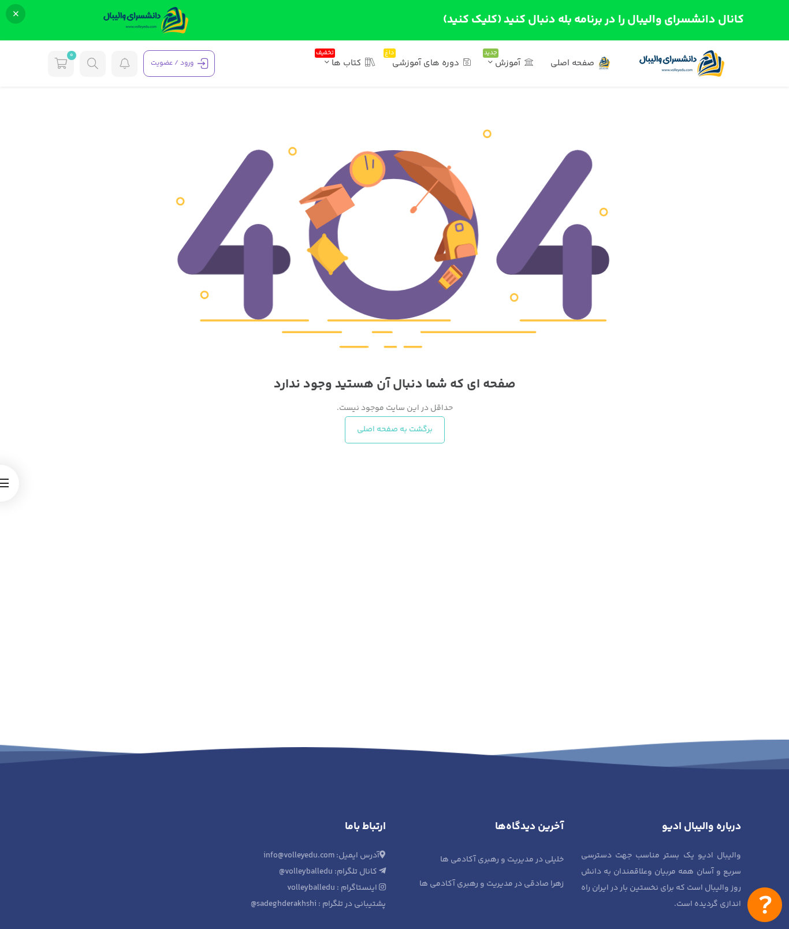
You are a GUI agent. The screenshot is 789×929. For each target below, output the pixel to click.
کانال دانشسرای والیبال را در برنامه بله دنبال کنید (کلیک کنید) (593, 20)
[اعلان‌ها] (124, 64)
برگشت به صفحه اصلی (395, 429)
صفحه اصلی (572, 63)
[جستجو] (93, 64)
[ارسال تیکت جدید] (764, 904)
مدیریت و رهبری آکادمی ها (487, 859)
